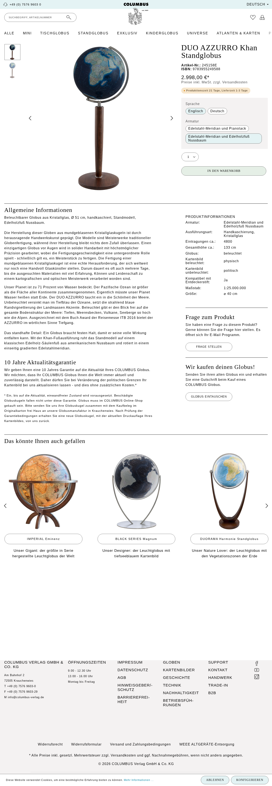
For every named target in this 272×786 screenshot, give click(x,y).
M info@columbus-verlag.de (24, 697)
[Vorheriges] (30, 118)
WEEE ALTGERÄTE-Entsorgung (206, 744)
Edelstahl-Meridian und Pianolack (217, 128)
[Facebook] (256, 664)
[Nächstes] (171, 118)
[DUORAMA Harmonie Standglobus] (229, 491)
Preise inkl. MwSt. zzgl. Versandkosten (214, 82)
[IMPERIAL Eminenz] (43, 491)
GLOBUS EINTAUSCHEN (209, 396)
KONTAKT (218, 670)
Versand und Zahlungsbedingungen (140, 744)
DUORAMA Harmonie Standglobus (229, 539)
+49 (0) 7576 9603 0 (25, 4)
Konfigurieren (249, 780)
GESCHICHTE (176, 677)
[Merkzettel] (253, 17)
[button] (101, 118)
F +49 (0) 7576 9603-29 (21, 691)
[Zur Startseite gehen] (136, 14)
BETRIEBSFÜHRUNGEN (178, 702)
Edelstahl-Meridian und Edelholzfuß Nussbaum (219, 138)
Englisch (195, 111)
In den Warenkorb (223, 170)
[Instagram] (256, 677)
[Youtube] (256, 671)
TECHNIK (172, 685)
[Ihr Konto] (262, 17)
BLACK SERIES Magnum (136, 539)
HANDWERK (220, 677)
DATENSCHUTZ (133, 670)
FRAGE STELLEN (209, 346)
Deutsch (217, 111)
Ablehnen (215, 780)
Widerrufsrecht (50, 744)
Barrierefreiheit (134, 699)
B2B (212, 693)
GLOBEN (171, 662)
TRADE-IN (218, 685)
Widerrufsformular (86, 744)
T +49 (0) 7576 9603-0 (20, 686)
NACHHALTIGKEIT (181, 693)
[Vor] (266, 505)
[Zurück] (5, 505)
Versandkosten (123, 755)
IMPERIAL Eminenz (43, 539)
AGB (122, 677)
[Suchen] (68, 17)
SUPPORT (218, 662)
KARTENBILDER (179, 670)
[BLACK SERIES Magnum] (137, 491)
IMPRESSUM (130, 662)
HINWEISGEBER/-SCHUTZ (135, 687)
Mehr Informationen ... (139, 780)
